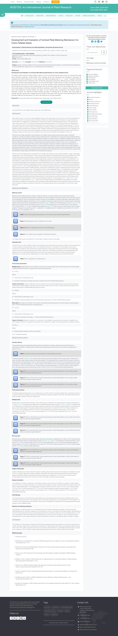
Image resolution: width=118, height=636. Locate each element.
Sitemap (38, 2)
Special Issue (69, 15)
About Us (19, 2)
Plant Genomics (93, 112)
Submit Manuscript (51, 15)
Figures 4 (26, 358)
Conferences (91, 83)
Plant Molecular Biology (95, 114)
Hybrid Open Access (50, 611)
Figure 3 (43, 204)
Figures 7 (63, 404)
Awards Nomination (96, 88)
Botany (91, 99)
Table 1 (49, 206)
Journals (47, 607)
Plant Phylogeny (93, 118)
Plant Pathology (93, 116)
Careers (47, 614)
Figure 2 (75, 202)
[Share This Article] (92, 41)
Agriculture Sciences (94, 97)
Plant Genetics (93, 110)
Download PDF (46, 102)
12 (54, 440)
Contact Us (46, 2)
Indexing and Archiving (89, 15)
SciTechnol (52, 622)
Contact (100, 15)
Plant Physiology (93, 120)
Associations (92, 79)
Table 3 (18, 349)
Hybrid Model (91, 77)
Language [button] (55, 2)
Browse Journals (29, 2)
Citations (77, 15)
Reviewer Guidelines (93, 76)
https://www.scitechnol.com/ (88, 627)
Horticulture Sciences (94, 101)
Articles (61, 15)
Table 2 (35, 247)
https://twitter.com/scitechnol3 (88, 629)
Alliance (67, 611)
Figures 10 (46, 440)
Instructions (39, 15)
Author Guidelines (93, 74)
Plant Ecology (92, 107)
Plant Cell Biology (93, 105)
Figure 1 (47, 202)
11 (50, 440)
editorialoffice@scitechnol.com (88, 624)
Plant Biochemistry (94, 103)
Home (12, 2)
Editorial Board (29, 15)
